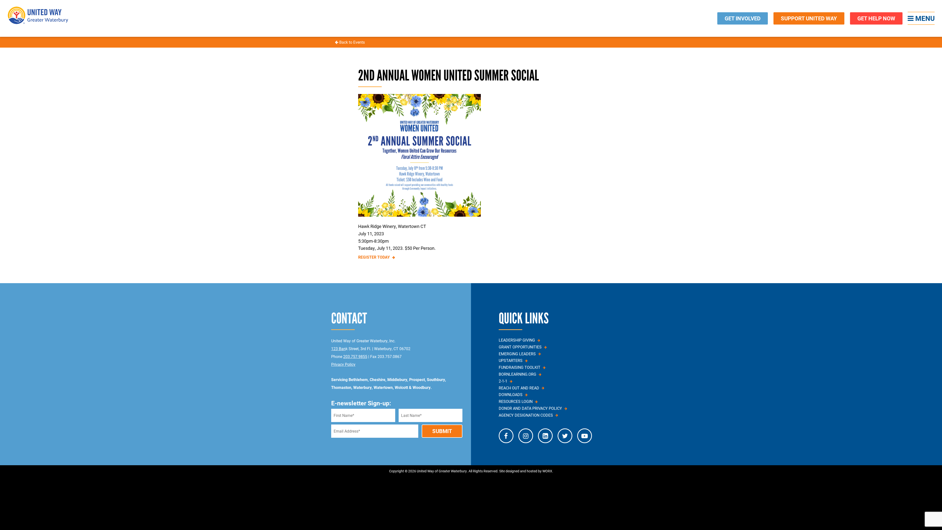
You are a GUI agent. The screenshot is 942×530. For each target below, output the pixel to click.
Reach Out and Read (519, 387)
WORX (547, 471)
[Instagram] (525, 435)
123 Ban (338, 348)
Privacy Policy (343, 364)
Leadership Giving (517, 340)
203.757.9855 (355, 356)
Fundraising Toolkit (519, 367)
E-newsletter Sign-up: (361, 403)
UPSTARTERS (511, 360)
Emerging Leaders (517, 353)
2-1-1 (503, 381)
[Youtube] (584, 435)
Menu (924, 18)
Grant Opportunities (520, 346)
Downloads (511, 394)
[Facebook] (506, 435)
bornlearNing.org (517, 374)
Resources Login (516, 401)
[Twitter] (565, 435)
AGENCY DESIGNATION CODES (526, 415)
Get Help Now (876, 18)
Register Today (374, 257)
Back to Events (351, 42)
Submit (442, 431)
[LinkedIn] (545, 435)
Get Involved (742, 18)
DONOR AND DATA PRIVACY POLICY (530, 408)
